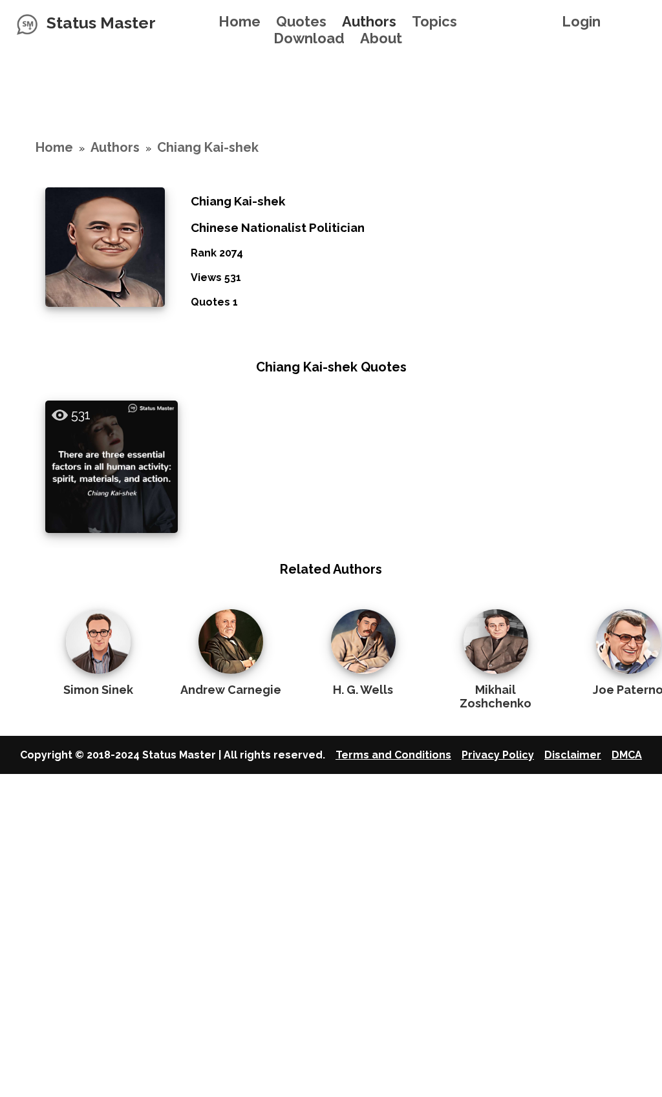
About (381, 38)
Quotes (301, 21)
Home (240, 21)
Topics (434, 21)
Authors (369, 21)
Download (309, 38)
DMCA (627, 755)
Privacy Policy (498, 755)
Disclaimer (572, 755)
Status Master (101, 22)
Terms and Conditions (393, 755)
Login (581, 21)
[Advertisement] (331, 76)
